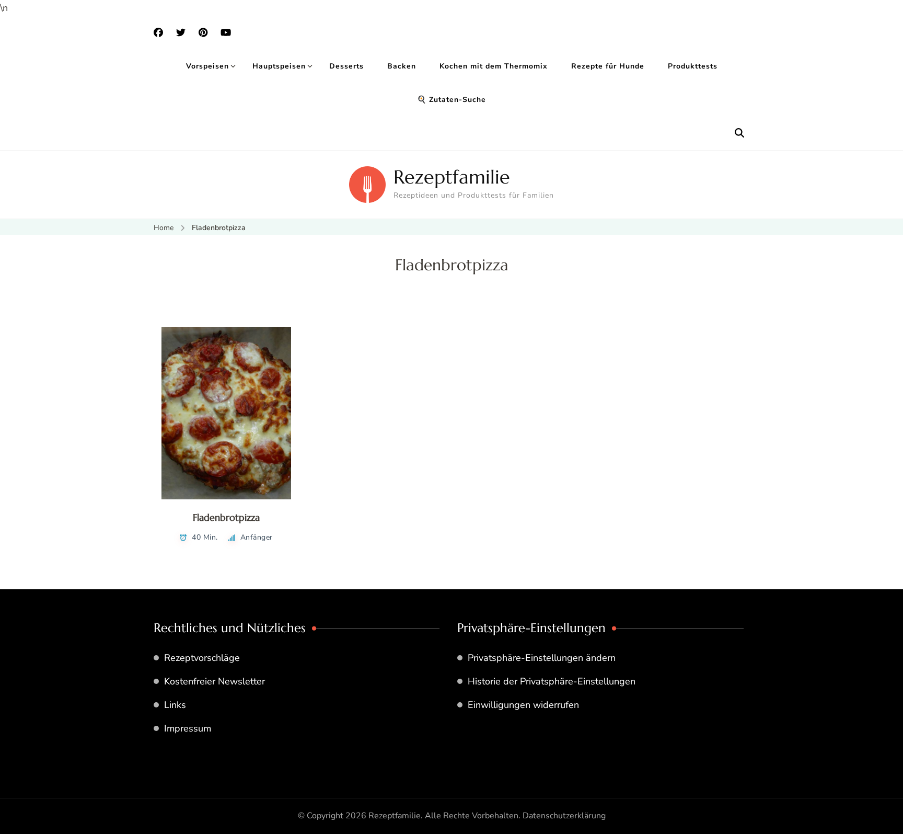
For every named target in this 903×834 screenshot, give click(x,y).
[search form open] (739, 133)
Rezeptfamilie (451, 177)
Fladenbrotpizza (226, 517)
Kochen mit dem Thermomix (493, 66)
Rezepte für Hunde (607, 66)
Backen (401, 66)
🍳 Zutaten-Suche (451, 100)
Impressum (187, 728)
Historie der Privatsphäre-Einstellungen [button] (551, 681)
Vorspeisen (207, 66)
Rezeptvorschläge (202, 658)
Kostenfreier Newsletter (214, 681)
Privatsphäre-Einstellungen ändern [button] (542, 658)
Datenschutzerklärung (564, 815)
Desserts (346, 66)
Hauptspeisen (279, 66)
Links (175, 705)
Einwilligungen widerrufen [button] (523, 705)
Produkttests (692, 66)
